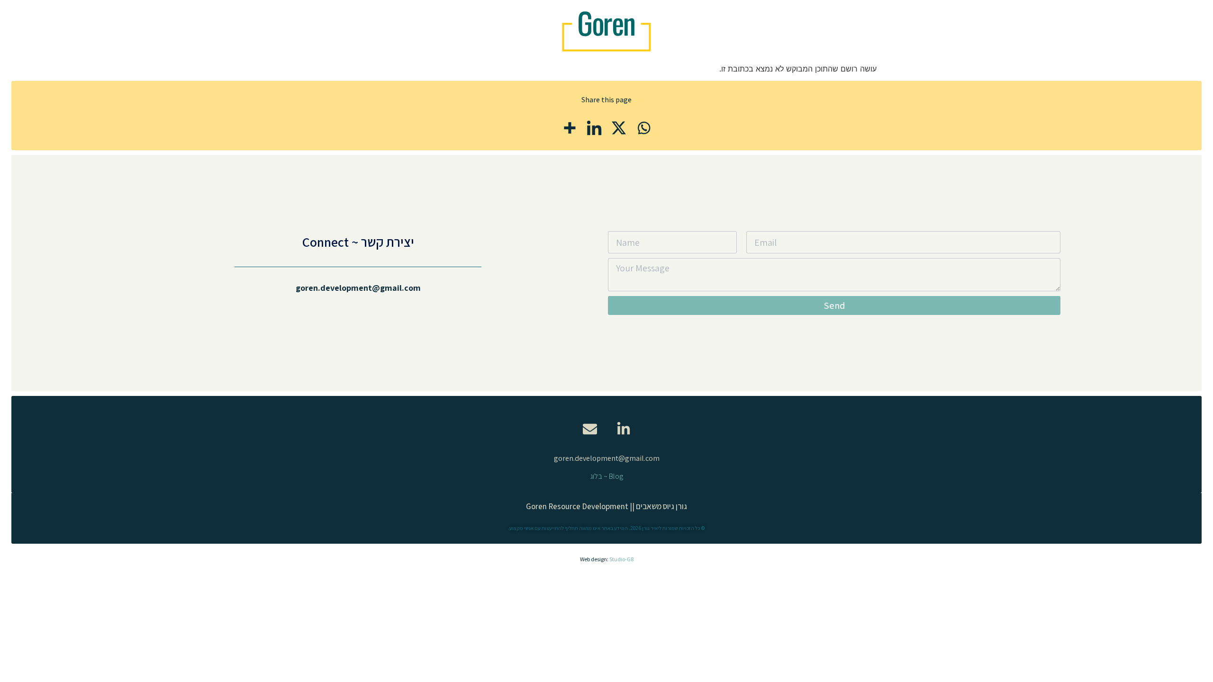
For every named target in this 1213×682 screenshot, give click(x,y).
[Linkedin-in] (623, 429)
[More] (569, 128)
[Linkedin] (594, 128)
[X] (618, 128)
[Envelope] (590, 429)
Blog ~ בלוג (606, 476)
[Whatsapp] (643, 128)
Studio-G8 (621, 559)
